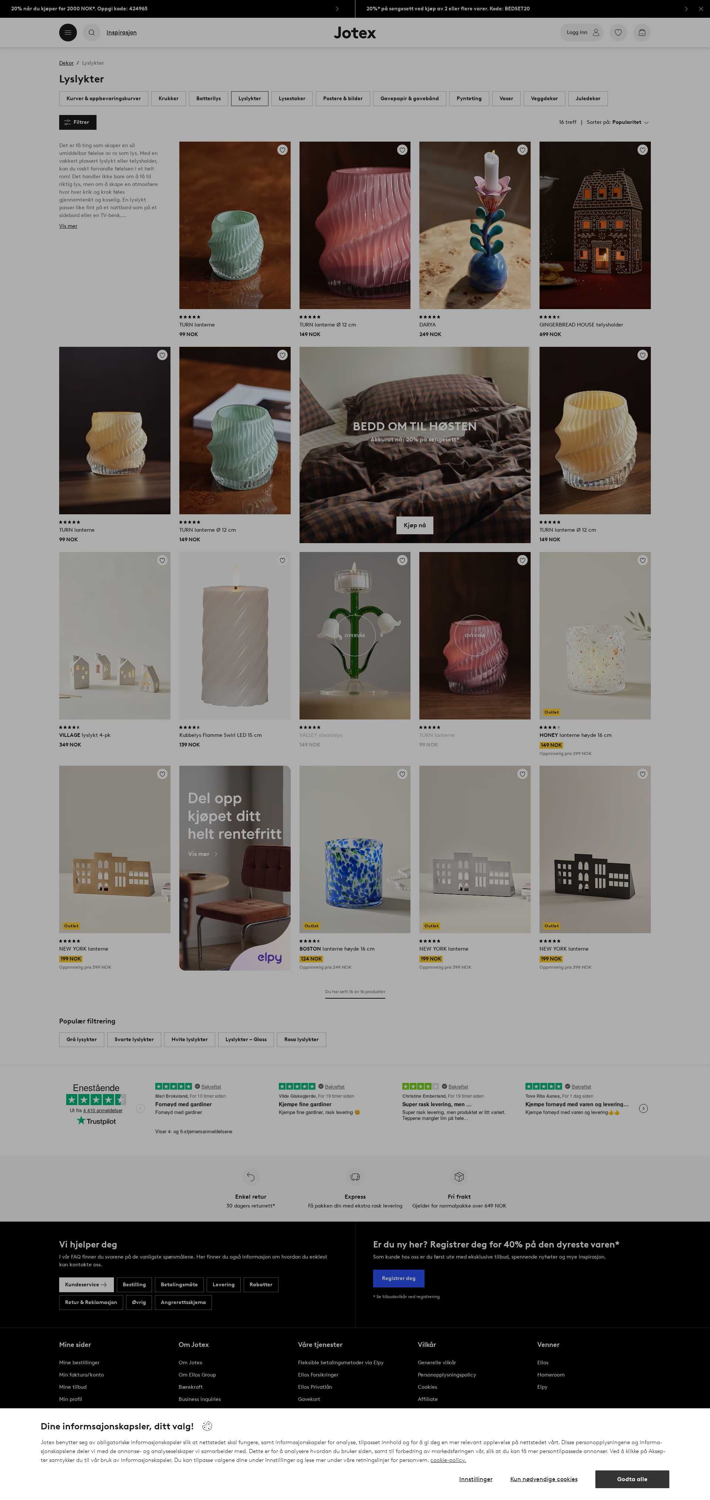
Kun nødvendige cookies (544, 1479)
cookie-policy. (448, 1460)
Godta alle (632, 1479)
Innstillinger (476, 1479)
